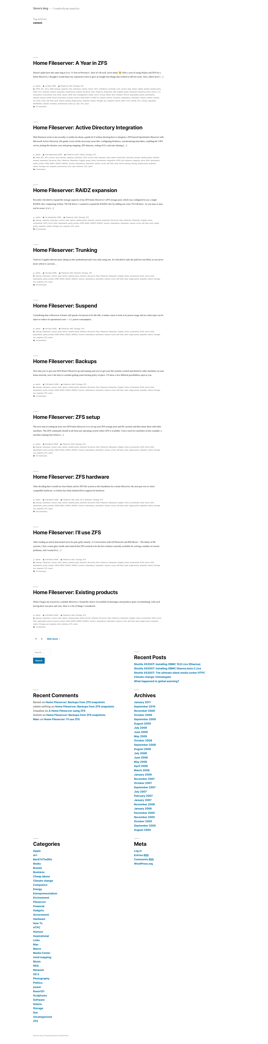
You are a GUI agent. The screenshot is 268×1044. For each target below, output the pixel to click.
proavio (56, 621)
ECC (39, 92)
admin (38, 86)
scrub (43, 101)
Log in (138, 850)
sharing (68, 101)
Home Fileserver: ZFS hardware (71, 477)
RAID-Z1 (88, 98)
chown (90, 89)
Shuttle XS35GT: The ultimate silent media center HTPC (169, 672)
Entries (141, 855)
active (52, 158)
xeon (78, 104)
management (82, 95)
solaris (93, 101)
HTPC (36, 927)
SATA (38, 101)
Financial (38, 906)
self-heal (50, 101)
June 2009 (141, 732)
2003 (38, 158)
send (56, 101)
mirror (96, 95)
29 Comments (41, 285)
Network (77, 273)
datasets (102, 158)
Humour (38, 931)
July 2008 (140, 753)
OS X (82, 500)
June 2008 (141, 757)
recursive (116, 98)
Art (35, 855)
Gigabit (120, 92)
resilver (143, 98)
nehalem (119, 95)
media (90, 95)
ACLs (47, 89)
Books (37, 863)
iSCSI (59, 95)
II (159, 92)
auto (57, 158)
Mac (73, 500)
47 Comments (41, 107)
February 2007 (143, 795)
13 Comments (41, 396)
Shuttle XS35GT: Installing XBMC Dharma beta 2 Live (167, 668)
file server (86, 92)
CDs (70, 89)
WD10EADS (37, 104)
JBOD (70, 95)
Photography (41, 978)
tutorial (133, 101)
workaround (62, 104)
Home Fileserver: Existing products (75, 592)
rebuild (102, 98)
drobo (82, 618)
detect (134, 89)
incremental (47, 95)
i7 (157, 92)
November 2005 (144, 817)
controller (112, 89)
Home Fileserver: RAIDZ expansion (75, 190)
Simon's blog (40, 8)
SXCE (123, 101)
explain (79, 92)
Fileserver (64, 86)
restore (149, 98)
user (73, 166)
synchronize (62, 166)
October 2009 (143, 715)
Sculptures (40, 995)
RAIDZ (52, 163)
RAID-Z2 (95, 98)
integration (111, 160)
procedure (62, 98)
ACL (42, 89)
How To (38, 923)
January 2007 (143, 800)
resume (156, 98)
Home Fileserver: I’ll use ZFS (67, 532)
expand (53, 92)
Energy (37, 889)
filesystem (108, 92)
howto (153, 92)
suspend (110, 101)
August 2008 (142, 749)
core (118, 89)
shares (61, 101)
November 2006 (144, 804)
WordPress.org (143, 863)
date (108, 158)
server (121, 163)
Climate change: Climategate (152, 676)
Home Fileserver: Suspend (65, 305)
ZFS (82, 86)
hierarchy (141, 92)
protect (77, 98)
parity (142, 95)
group (88, 160)
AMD (51, 89)
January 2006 (143, 808)
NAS (70, 86)
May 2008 (140, 761)
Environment (41, 897)
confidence (103, 89)
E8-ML (88, 618)
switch (117, 101)
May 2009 (140, 736)
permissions (149, 95)
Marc (36, 719)
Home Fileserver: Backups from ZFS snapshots (75, 702)
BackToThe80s (42, 859)
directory (129, 158)
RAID (82, 98)
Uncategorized (42, 1016)
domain (137, 158)
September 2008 (145, 744)
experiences (70, 92)
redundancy (125, 98)
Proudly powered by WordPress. (56, 1036)
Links (36, 940)
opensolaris (134, 95)
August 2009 (142, 723)
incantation (37, 95)
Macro (37, 948)
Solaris (82, 155)
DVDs (35, 92)
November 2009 (144, 710)
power (54, 98)
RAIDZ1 (58, 163)
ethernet (45, 92)
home (148, 92)
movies (102, 95)
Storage (76, 86)
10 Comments (41, 340)
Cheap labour (41, 876)
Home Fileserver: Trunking (65, 250)
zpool (86, 104)
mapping (136, 160)
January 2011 (142, 702)
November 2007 (144, 778)
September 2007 (145, 787)
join (122, 160)
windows (53, 104)
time (69, 166)
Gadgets (38, 910)
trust (128, 101)
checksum (77, 89)
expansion (61, 92)
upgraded (152, 101)
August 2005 (142, 829)
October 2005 (143, 821)
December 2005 (144, 812)
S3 (34, 101)
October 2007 (143, 783)
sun (105, 101)
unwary (144, 101)
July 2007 (140, 791)
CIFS (96, 89)
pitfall (49, 98)
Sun (35, 1012)
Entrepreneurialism (45, 893)
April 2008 (141, 766)
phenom (36, 98)
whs (59, 624)
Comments (144, 859)
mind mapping (42, 957)
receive (109, 98)
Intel (54, 95)
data (129, 89)
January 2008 (143, 774)
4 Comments (40, 627)
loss (74, 95)
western (46, 104)
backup (57, 89)
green (126, 92)
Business (39, 872)
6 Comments (40, 169)
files (93, 92)
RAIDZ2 (65, 163)
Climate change (43, 880)
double (146, 89)
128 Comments (41, 512)
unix (138, 101)
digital (140, 89)
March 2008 (141, 770)
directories (121, 158)
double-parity (155, 89)
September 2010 (144, 706)
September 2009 (145, 719)
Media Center (41, 952)
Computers (40, 884)
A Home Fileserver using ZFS (67, 710)
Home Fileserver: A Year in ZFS (70, 63)
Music (108, 95)
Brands (37, 867)
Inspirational (41, 936)
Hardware (133, 92)
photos (43, 98)
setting (127, 163)
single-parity (77, 101)
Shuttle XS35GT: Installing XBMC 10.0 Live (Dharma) (167, 664)
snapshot (86, 101)
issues (64, 95)
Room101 (38, 991)
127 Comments (41, 456)
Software (88, 500)
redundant (135, 98)
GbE (114, 92)
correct (124, 89)
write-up (71, 104)
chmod (84, 89)
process (70, 98)
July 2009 (140, 727)
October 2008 (143, 740)
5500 (38, 89)
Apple (37, 850)
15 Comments (41, 229)
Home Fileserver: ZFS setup (66, 417)
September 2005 (145, 825)
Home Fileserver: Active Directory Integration (87, 127)
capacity (64, 89)
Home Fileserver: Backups (65, 361)
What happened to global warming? (156, 681)
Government (41, 914)
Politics (38, 982)
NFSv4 (126, 95)
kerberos (128, 160)
